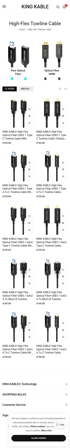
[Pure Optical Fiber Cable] (18, 59)
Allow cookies (38, 438)
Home (22, 29)
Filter (11, 89)
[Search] (57, 6)
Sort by (25, 89)
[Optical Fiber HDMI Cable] (52, 59)
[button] (29, 109)
